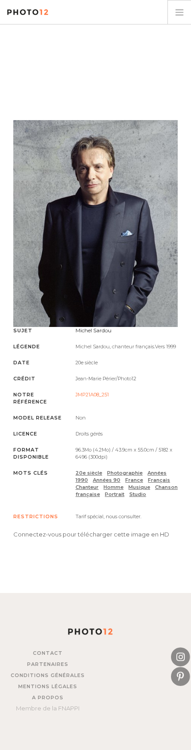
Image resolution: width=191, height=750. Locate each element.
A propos (48, 697)
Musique (139, 487)
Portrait (114, 494)
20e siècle (89, 473)
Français (159, 480)
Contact (48, 653)
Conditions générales (48, 675)
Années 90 (106, 480)
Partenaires (47, 664)
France (134, 480)
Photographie (125, 473)
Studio (137, 494)
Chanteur (87, 487)
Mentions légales (47, 686)
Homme (113, 487)
